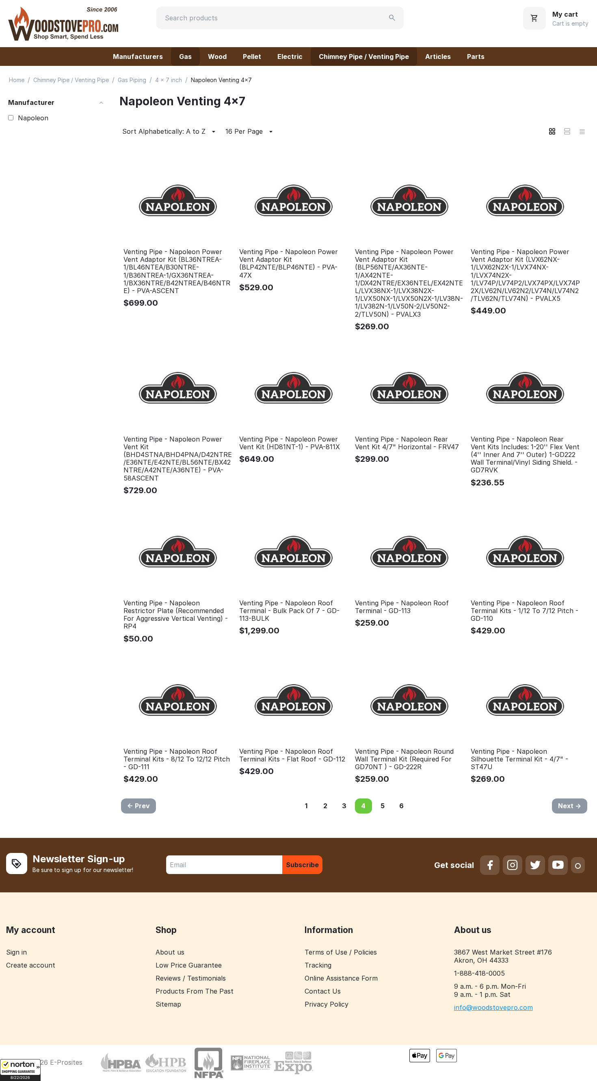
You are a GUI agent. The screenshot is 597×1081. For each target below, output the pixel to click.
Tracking (318, 965)
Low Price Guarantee (189, 965)
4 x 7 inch (168, 79)
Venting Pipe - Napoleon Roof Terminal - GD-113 (402, 607)
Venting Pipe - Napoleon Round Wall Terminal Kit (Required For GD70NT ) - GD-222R (404, 759)
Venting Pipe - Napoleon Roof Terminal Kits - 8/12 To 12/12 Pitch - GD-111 (176, 759)
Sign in (16, 952)
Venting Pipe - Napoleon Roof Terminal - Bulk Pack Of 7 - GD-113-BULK (289, 610)
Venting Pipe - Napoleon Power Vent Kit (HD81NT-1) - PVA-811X (289, 443)
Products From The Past (195, 991)
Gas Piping (132, 79)
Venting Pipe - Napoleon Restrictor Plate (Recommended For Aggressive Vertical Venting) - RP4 (175, 615)
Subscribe (302, 865)
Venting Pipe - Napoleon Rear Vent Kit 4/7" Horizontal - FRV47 (407, 443)
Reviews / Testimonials (191, 978)
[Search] (392, 18)
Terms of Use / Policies (341, 952)
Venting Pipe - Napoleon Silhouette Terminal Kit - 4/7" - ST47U (519, 759)
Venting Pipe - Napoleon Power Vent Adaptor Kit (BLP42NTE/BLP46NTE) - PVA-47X (288, 263)
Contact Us (323, 991)
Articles (438, 56)
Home (16, 79)
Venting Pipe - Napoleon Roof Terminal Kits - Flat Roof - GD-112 (292, 755)
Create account (30, 965)
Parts (476, 56)
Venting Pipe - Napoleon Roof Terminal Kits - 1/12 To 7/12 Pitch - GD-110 (524, 610)
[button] (20, 1070)
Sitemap (168, 1004)
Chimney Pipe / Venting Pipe (364, 56)
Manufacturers (138, 56)
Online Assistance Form (341, 978)
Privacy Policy (326, 1004)
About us (170, 952)
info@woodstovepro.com (493, 1007)
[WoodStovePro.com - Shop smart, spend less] (63, 23)
